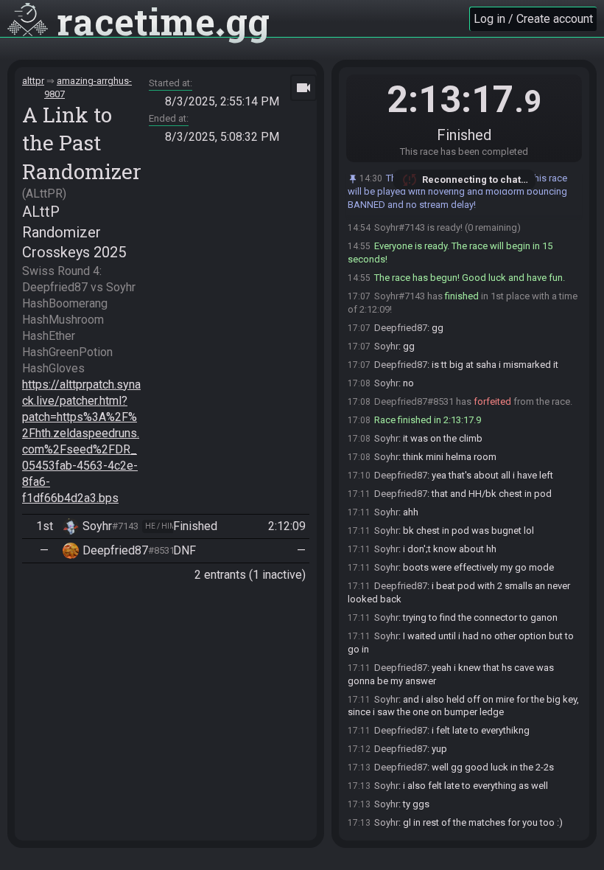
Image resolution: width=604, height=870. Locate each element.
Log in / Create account (533, 19)
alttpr (33, 80)
